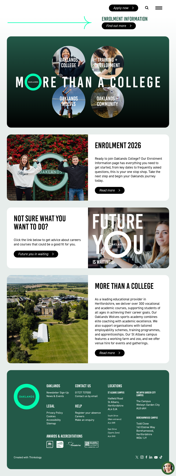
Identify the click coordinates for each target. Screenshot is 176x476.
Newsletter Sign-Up (57, 392)
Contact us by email (86, 396)
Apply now (120, 8)
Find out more (116, 25)
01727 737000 (83, 392)
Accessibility (53, 420)
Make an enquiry (84, 420)
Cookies (51, 416)
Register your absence (88, 412)
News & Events (55, 396)
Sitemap (51, 423)
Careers (79, 416)
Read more (107, 190)
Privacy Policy (54, 412)
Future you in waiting (33, 254)
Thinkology (35, 457)
